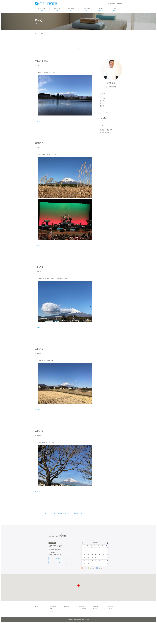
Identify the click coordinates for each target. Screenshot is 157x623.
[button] (78, 585)
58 (59, 513)
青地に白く (40, 143)
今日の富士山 (41, 61)
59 (61, 513)
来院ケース (53, 608)
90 (77, 513)
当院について (42, 9)
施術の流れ (57, 9)
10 (49, 513)
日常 (101, 103)
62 (68, 513)
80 (75, 513)
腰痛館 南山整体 (105, 132)
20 (52, 513)
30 (54, 513)
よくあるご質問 (85, 9)
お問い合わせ (111, 608)
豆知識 (102, 106)
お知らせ (102, 98)
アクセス (114, 9)
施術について (53, 611)
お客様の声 (71, 9)
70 (72, 513)
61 (66, 513)
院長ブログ (110, 606)
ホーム (36, 606)
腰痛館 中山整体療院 (106, 130)
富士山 (38, 121)
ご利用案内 (100, 9)
